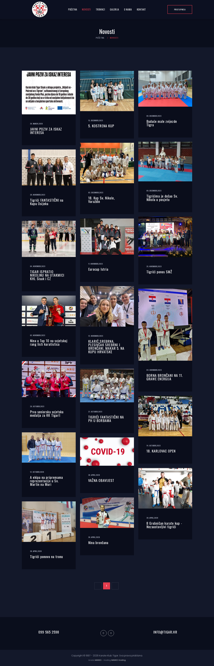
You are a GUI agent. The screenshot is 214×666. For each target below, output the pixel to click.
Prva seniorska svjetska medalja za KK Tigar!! (47, 413)
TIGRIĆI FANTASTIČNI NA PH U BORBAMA (106, 418)
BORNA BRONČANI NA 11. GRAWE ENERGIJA (164, 377)
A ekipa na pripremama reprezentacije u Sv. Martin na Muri (46, 481)
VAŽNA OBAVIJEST (101, 480)
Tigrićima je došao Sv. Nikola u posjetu (162, 197)
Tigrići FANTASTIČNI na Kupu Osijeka (46, 201)
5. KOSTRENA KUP (101, 125)
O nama (128, 9)
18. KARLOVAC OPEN (161, 450)
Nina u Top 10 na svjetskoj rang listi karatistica (48, 342)
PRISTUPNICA (180, 9)
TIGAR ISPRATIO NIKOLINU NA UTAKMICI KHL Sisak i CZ (47, 275)
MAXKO (98, 660)
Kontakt (141, 9)
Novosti (86, 9)
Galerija (114, 9)
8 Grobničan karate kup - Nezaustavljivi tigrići (164, 524)
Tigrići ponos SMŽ (159, 271)
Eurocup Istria (98, 269)
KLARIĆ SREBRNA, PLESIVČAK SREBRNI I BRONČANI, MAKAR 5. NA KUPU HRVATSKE (106, 346)
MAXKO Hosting (118, 660)
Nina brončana (98, 542)
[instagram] (111, 633)
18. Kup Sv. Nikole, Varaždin (101, 199)
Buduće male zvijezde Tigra (161, 123)
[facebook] (103, 633)
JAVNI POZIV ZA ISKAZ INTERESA (46, 130)
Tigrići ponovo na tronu (46, 556)
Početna (72, 9)
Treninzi (100, 9)
